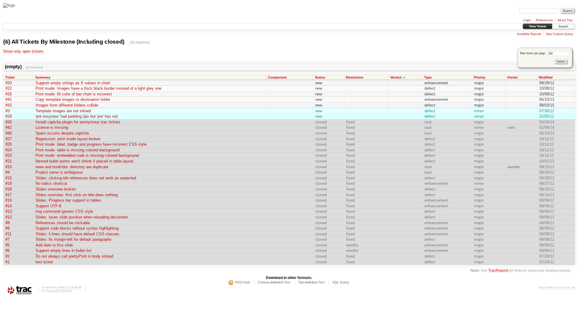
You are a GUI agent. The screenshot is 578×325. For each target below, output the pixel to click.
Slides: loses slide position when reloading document (82, 217)
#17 (8, 195)
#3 (7, 111)
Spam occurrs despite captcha (62, 133)
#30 (8, 122)
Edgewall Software (59, 290)
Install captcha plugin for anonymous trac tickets (78, 122)
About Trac (565, 20)
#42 (8, 127)
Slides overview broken (56, 189)
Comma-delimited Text (274, 282)
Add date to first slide (54, 245)
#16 (8, 200)
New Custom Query (559, 34)
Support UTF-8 (48, 206)
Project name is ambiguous (59, 172)
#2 (7, 256)
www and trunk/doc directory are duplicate (72, 167)
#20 (8, 83)
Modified (546, 77)
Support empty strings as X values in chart (73, 83)
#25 (8, 144)
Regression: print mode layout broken (68, 139)
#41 (8, 99)
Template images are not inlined (63, 111)
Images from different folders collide (67, 105)
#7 (7, 239)
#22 (8, 88)
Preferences (544, 20)
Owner (512, 77)
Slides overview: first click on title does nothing (77, 195)
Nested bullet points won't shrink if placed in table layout (84, 161)
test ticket (44, 262)
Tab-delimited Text (311, 282)
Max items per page (533, 53)
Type (428, 77)
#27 (8, 139)
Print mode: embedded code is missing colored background (87, 155)
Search (563, 26)
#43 (8, 105)
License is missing (52, 127)
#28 (8, 116)
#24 (8, 150)
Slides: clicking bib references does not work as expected (86, 178)
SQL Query (340, 282)
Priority (479, 77)
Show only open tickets (23, 51)
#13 (8, 211)
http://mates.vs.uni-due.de (557, 287)
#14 (8, 206)
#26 (8, 94)
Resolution (354, 77)
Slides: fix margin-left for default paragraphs (74, 239)
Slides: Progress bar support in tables (68, 200)
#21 (8, 161)
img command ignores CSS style (64, 211)
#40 (8, 133)
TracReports (498, 270)
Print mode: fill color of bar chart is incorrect (74, 94)
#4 (7, 172)
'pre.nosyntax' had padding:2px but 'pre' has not (77, 116)
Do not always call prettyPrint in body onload (74, 256)
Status (320, 77)
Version (396, 77)
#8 (7, 223)
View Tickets (537, 26)
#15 (8, 178)
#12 (8, 217)
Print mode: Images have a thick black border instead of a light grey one (98, 88)
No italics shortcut (51, 183)
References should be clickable (63, 223)
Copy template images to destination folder (73, 99)
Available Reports (529, 34)
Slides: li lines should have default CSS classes (77, 234)
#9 (7, 228)
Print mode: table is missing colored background (78, 150)
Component (277, 77)
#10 (8, 167)
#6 (7, 250)
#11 (8, 234)
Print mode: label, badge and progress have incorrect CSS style (91, 144)
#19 (8, 183)
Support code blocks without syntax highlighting (77, 228)
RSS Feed (242, 282)
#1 (7, 262)
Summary (42, 77)
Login (527, 20)
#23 (8, 155)
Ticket (10, 77)
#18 (8, 189)
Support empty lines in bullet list (64, 250)
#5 (7, 245)
